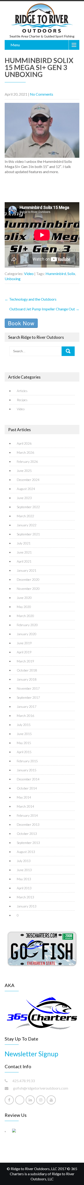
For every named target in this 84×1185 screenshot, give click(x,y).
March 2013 (25, 897)
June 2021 (24, 552)
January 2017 (26, 706)
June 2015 (24, 734)
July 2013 (24, 861)
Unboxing (13, 278)
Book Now (21, 323)
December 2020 (28, 579)
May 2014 (24, 797)
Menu (15, 45)
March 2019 (25, 661)
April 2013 (24, 888)
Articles (22, 391)
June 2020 (24, 598)
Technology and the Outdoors (30, 299)
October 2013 (27, 834)
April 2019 (24, 652)
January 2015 (26, 770)
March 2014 (25, 806)
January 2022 (26, 525)
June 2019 (24, 643)
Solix (71, 273)
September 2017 (28, 697)
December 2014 (28, 779)
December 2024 (28, 480)
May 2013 (24, 879)
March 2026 (25, 452)
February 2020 (27, 625)
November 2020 (28, 589)
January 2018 (26, 679)
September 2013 (28, 843)
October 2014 (27, 788)
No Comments (41, 94)
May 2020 (24, 607)
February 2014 (27, 815)
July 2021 (24, 543)
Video (29, 273)
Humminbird (56, 273)
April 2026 (24, 443)
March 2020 (25, 616)
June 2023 (24, 498)
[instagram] (40, 1099)
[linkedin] (30, 1099)
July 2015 (24, 725)
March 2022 (25, 516)
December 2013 (28, 824)
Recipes (22, 400)
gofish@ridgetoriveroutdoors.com (40, 1088)
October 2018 (27, 670)
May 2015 (24, 743)
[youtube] (51, 1099)
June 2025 (24, 471)
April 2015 (24, 752)
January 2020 (26, 634)
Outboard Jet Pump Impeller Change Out (44, 309)
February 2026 (27, 461)
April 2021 (24, 561)
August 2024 (26, 489)
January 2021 (26, 570)
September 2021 (28, 534)
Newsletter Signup (31, 1054)
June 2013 (24, 870)
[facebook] (9, 1099)
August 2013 (26, 852)
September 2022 (28, 507)
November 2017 (28, 688)
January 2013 (26, 906)
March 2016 (25, 716)
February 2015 (27, 761)
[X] (19, 1099)
